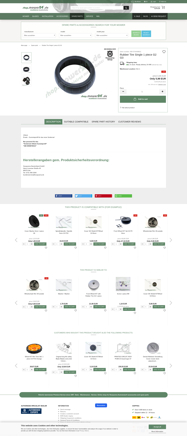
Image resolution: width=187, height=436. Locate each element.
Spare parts (77, 16)
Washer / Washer (64, 294)
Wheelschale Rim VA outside (153, 231)
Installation (47, 16)
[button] (63, 196)
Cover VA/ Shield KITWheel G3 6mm (93, 358)
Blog (145, 16)
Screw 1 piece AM (123, 294)
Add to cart (143, 99)
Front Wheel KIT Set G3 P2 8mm (123, 232)
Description (53, 121)
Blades (35, 16)
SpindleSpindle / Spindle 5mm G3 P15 (64, 232)
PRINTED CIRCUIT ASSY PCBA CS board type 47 (123, 358)
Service (89, 16)
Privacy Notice (84, 431)
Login (154, 1)
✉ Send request (158, 16)
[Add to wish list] (46, 248)
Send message (65, 409)
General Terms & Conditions (70, 420)
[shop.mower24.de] (35, 8)
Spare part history (103, 121)
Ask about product (128, 107)
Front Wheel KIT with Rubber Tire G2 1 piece (93, 295)
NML (98, 16)
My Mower (138, 1)
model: (63, 31)
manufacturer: (29, 31)
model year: (101, 31)
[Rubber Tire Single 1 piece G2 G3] (75, 75)
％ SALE (137, 16)
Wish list (163, 1)
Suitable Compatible (76, 121)
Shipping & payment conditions (70, 418)
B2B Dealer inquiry (66, 416)
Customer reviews (129, 121)
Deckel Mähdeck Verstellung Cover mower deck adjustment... (152, 359)
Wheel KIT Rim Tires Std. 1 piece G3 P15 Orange (34, 358)
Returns (63, 411)
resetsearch (146, 34)
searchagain (136, 34)
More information (157, 431)
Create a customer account (69, 414)
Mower (26, 16)
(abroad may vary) (157, 64)
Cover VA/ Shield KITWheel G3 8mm (93, 232)
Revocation (101, 405)
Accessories (62, 16)
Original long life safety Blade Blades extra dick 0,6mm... (64, 359)
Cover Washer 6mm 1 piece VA (34, 232)
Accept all (157, 427)
